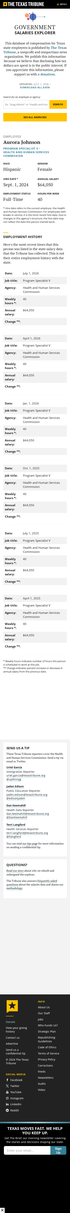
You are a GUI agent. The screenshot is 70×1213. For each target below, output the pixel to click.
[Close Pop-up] (2, 1210)
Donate (10, 1022)
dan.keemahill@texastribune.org (27, 813)
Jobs (40, 1019)
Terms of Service (48, 1053)
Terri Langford (15, 824)
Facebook (16, 1080)
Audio (42, 1083)
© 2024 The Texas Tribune (17, 1061)
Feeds (42, 1071)
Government (34, 27)
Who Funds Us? (48, 1025)
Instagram (17, 1098)
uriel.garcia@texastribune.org (25, 775)
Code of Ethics (47, 1047)
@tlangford (13, 836)
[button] (35, 1167)
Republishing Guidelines (46, 1039)
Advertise (12, 1043)
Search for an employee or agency (21, 97)
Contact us (13, 1037)
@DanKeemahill (16, 817)
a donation (46, 74)
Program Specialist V (20, 148)
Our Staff (44, 1013)
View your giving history (16, 1029)
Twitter (14, 1086)
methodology (14, 888)
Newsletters (45, 1077)
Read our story (15, 870)
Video (41, 1090)
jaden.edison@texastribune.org (26, 794)
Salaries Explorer (35, 32)
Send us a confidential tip (15, 1051)
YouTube (15, 1092)
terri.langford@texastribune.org (27, 833)
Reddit (14, 1110)
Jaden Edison (15, 786)
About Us (44, 1007)
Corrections (45, 1065)
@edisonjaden (15, 798)
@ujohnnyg (13, 779)
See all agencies (35, 117)
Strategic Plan (47, 1031)
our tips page (30, 843)
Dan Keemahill (16, 805)
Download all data (35, 87)
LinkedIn (15, 1104)
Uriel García (14, 767)
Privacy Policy (46, 1059)
